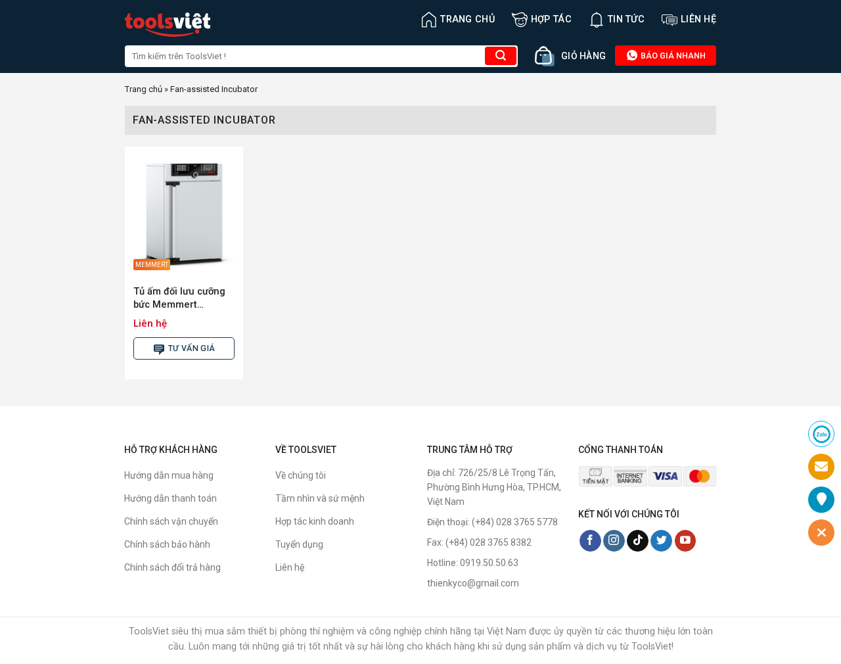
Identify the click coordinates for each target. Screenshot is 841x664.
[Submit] (500, 56)
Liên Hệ (698, 19)
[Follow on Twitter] (661, 541)
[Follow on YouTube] (685, 541)
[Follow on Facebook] (590, 541)
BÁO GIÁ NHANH (672, 55)
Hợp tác (551, 19)
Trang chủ (467, 19)
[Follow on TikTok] (637, 541)
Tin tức (626, 19)
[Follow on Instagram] (614, 541)
